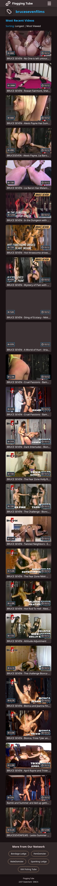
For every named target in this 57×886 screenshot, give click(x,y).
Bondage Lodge (18, 853)
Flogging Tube (22, 3)
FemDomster (40, 853)
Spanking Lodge (39, 861)
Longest (19, 26)
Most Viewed (33, 26)
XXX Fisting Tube (28, 869)
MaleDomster (17, 861)
